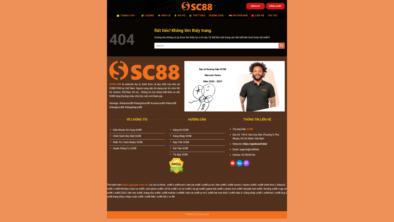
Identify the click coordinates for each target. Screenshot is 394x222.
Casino (149, 15)
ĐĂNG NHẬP (275, 6)
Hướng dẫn (216, 15)
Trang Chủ (127, 15)
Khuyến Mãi (240, 15)
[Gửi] (282, 46)
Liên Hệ (259, 15)
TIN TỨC (273, 15)
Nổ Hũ (181, 15)
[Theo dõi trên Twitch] (246, 163)
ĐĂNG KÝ (255, 6)
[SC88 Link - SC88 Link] (197, 6)
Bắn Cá (166, 15)
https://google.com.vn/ (135, 184)
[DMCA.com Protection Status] (176, 165)
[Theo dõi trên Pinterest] (233, 163)
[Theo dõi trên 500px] (239, 163)
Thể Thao (199, 15)
